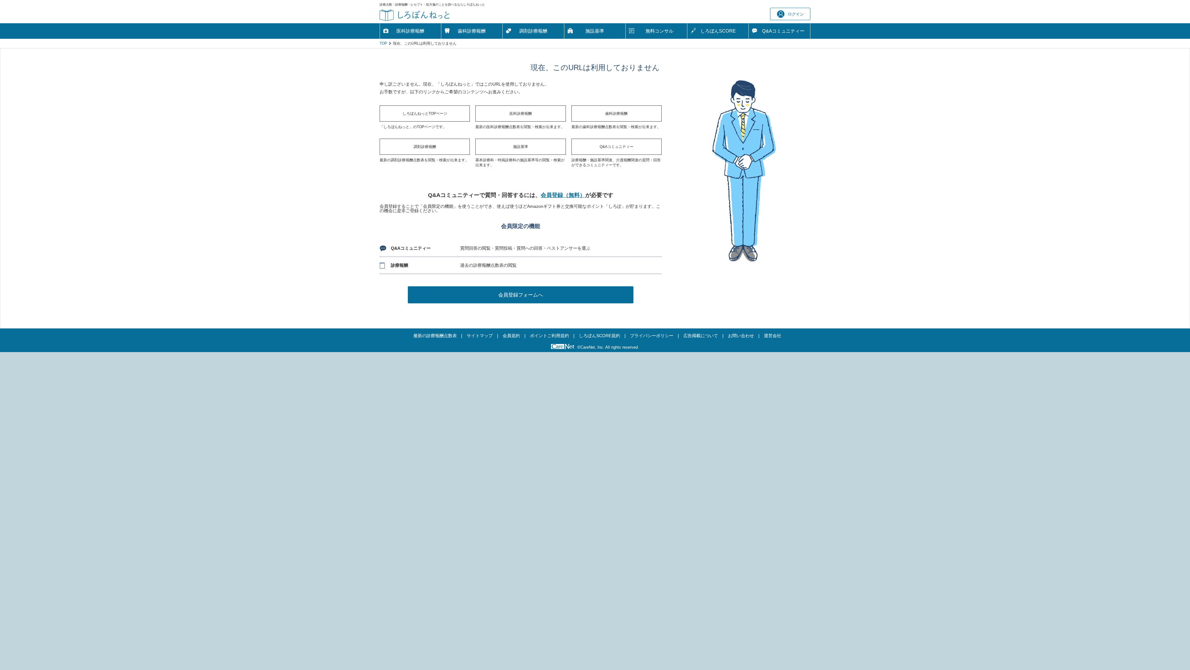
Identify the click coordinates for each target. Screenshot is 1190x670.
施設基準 (594, 31)
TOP (383, 43)
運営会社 (772, 335)
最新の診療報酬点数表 (435, 335)
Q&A (783, 31)
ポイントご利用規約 (549, 335)
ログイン (796, 14)
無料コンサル (659, 31)
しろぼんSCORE (718, 31)
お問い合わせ (741, 335)
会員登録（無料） (563, 195)
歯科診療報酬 (472, 31)
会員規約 (511, 335)
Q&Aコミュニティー (616, 147)
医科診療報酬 (410, 31)
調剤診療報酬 (533, 31)
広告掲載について (700, 335)
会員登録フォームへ (520, 294)
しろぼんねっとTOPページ (425, 113)
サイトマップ (480, 335)
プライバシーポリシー (651, 335)
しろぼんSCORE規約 (599, 335)
